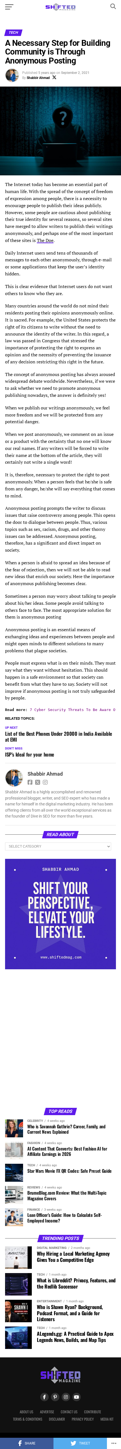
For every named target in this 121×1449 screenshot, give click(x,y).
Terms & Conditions (27, 1419)
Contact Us (69, 1411)
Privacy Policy (83, 1419)
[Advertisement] (60, 1038)
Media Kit (106, 1419)
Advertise (47, 1411)
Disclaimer (57, 1419)
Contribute (92, 1411)
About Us (26, 1411)
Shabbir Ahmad (38, 78)
